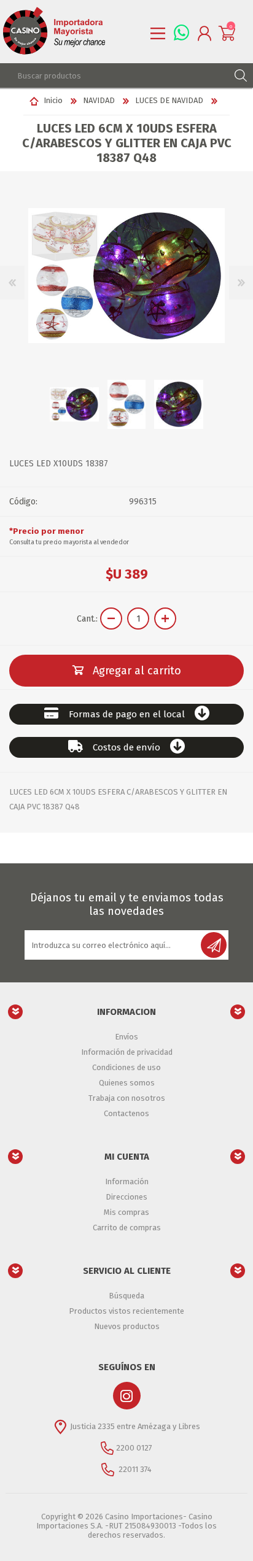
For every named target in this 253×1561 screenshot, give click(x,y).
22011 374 (134, 1469)
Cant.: (87, 619)
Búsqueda (126, 1295)
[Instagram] (127, 1395)
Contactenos (126, 1113)
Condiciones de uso (126, 1067)
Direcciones (126, 1196)
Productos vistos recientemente (126, 1311)
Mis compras (126, 1212)
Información (127, 1181)
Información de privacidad (127, 1052)
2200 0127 (134, 1447)
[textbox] (114, 75)
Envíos (126, 1036)
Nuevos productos (127, 1326)
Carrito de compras (127, 1227)
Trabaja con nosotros (126, 1098)
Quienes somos (127, 1082)
